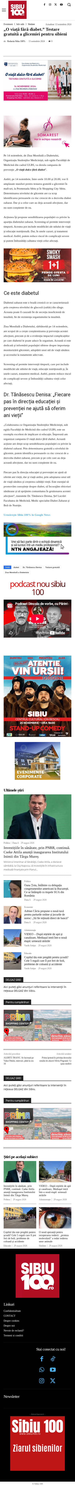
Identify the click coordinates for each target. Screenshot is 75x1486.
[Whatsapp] (41, 1370)
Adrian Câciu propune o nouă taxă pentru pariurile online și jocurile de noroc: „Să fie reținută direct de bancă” (46, 914)
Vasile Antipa (30, 945)
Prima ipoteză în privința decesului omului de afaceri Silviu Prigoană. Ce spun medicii (55, 1060)
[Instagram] (50, 5)
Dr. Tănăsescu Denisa (32, 567)
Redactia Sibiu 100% (16, 41)
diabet (16, 567)
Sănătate (31, 24)
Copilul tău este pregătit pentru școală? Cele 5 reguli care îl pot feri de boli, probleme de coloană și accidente (46, 961)
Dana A (15, 843)
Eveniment (8, 24)
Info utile (20, 24)
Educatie (27, 953)
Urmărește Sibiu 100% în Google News (27, 514)
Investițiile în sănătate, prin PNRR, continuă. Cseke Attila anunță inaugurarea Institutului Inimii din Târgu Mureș (37, 852)
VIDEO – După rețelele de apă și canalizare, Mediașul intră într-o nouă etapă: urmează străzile (45, 938)
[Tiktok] (52, 1359)
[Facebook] (44, 5)
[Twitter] (52, 1381)
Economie (28, 907)
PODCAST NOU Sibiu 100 (37, 587)
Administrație (30, 930)
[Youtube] (61, 5)
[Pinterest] (35, 49)
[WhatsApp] (44, 49)
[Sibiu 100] (17, 10)
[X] (55, 5)
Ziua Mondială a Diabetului (17, 572)
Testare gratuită (52, 567)
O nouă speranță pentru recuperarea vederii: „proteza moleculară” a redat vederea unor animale (54, 1237)
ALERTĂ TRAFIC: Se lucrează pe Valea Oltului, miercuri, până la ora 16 (19, 1060)
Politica (7, 843)
